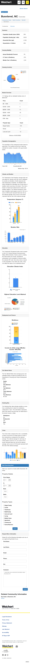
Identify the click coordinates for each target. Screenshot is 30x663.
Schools (12, 26)
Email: (5, 553)
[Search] (23, 2)
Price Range (6, 477)
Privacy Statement (7, 623)
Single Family (8, 505)
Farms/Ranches (9, 524)
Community (5, 26)
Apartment (7, 520)
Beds (4, 489)
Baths (4, 494)
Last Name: (6, 547)
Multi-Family (8, 512)
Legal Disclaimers (7, 616)
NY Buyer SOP (6, 635)
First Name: (6, 541)
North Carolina (16, 20)
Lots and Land (8, 514)
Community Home (6, 20)
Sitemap (4, 626)
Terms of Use (5, 620)
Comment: (6, 570)
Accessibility (5, 632)
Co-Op (6, 516)
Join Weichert (5, 629)
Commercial (8, 522)
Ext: (4, 564)
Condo (6, 507)
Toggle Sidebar (4, 12)
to (3, 483)
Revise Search (23, 8)
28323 (2, 598)
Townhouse (7, 509)
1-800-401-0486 (14, 608)
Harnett (23, 20)
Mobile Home (8, 518)
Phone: (5, 558)
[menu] (27, 2)
